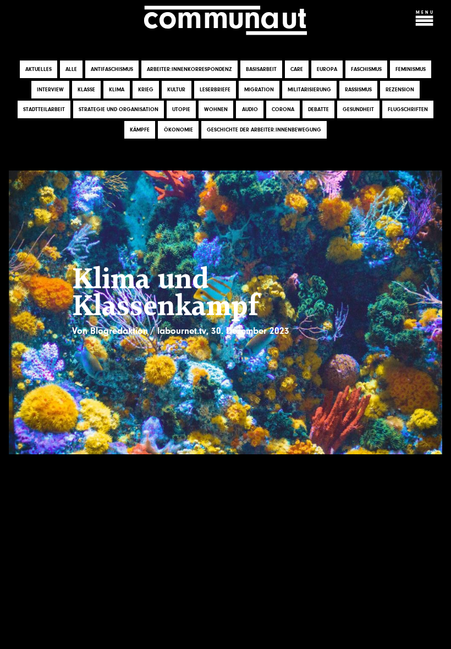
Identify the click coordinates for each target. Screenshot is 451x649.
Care (296, 69)
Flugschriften (408, 109)
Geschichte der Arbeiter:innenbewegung (264, 130)
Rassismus (358, 89)
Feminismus (410, 69)
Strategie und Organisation (118, 109)
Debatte (318, 109)
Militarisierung (309, 89)
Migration (259, 89)
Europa (327, 69)
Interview (50, 89)
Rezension (400, 89)
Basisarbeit (261, 69)
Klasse (86, 89)
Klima (116, 89)
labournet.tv (181, 331)
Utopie (181, 109)
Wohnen (216, 109)
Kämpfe (140, 130)
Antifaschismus (112, 69)
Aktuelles (38, 69)
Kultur (176, 89)
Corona (283, 109)
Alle (71, 69)
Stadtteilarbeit (44, 109)
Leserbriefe (215, 89)
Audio (250, 109)
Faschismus (366, 69)
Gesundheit (358, 109)
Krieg (145, 89)
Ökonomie (178, 130)
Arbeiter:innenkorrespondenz (189, 69)
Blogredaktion (119, 331)
